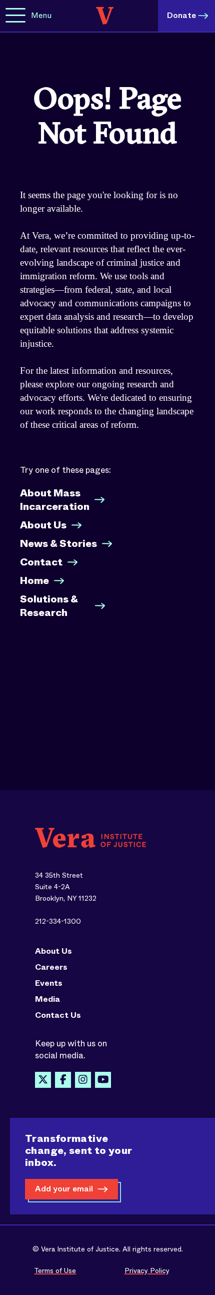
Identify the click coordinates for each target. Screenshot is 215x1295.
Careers (51, 967)
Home (34, 580)
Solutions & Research (49, 605)
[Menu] (15, 16)
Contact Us (58, 1015)
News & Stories (58, 543)
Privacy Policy (147, 1270)
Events (48, 983)
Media (47, 999)
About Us (43, 525)
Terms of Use (55, 1270)
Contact (41, 562)
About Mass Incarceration (55, 499)
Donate (181, 15)
